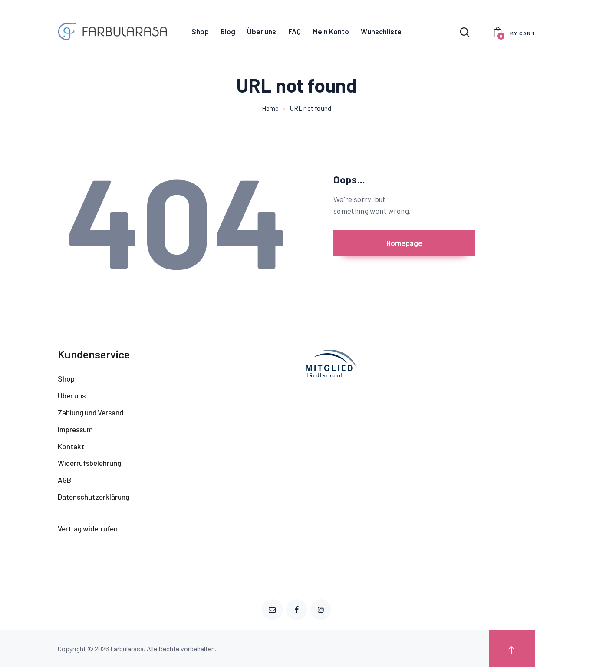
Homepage (404, 243)
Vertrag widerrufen (88, 528)
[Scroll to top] (512, 648)
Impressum (75, 429)
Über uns (72, 395)
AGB (64, 479)
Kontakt (71, 446)
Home (270, 108)
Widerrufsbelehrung (89, 462)
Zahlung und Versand (90, 412)
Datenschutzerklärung (93, 496)
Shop (66, 378)
